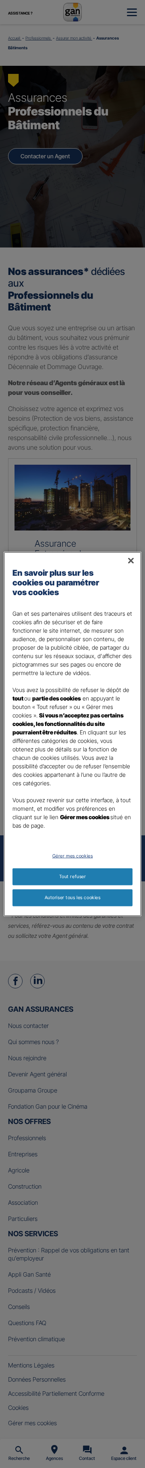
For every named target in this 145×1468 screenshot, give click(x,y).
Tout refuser (72, 876)
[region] (72, 734)
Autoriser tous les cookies (73, 897)
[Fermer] (131, 561)
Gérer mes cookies (72, 856)
